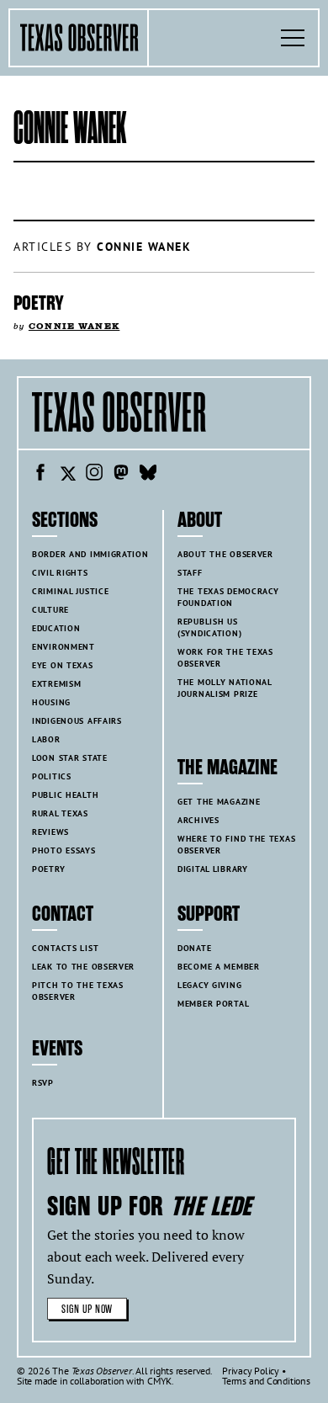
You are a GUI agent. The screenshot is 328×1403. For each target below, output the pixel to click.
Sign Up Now (87, 1309)
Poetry (38, 303)
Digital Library (212, 869)
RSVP (43, 1082)
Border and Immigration (90, 554)
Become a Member (218, 966)
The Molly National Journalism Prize (224, 688)
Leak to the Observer (83, 966)
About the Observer (225, 554)
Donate (194, 948)
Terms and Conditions (266, 1380)
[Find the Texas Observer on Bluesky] (148, 474)
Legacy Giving (209, 985)
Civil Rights (60, 572)
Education (56, 628)
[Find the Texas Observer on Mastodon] (121, 474)
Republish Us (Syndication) (209, 627)
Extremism (56, 683)
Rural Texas (60, 813)
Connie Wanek (74, 326)
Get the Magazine (218, 801)
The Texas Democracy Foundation (228, 597)
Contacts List (65, 948)
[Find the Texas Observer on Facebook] (40, 474)
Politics (51, 776)
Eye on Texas (62, 665)
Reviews (50, 831)
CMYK (159, 1380)
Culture (50, 609)
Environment (63, 646)
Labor (46, 739)
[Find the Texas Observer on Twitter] (67, 474)
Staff (190, 572)
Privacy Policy (250, 1370)
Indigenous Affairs (77, 720)
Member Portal (213, 1003)
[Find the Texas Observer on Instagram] (94, 474)
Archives (198, 820)
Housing (51, 702)
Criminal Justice (70, 591)
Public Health (65, 794)
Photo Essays (64, 850)
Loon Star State (70, 757)
